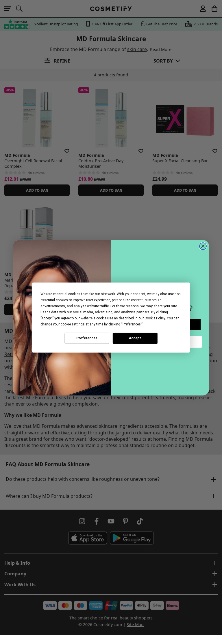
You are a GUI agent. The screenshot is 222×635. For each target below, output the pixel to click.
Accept (135, 338)
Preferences (86, 338)
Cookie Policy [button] (155, 318)
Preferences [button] (132, 324)
